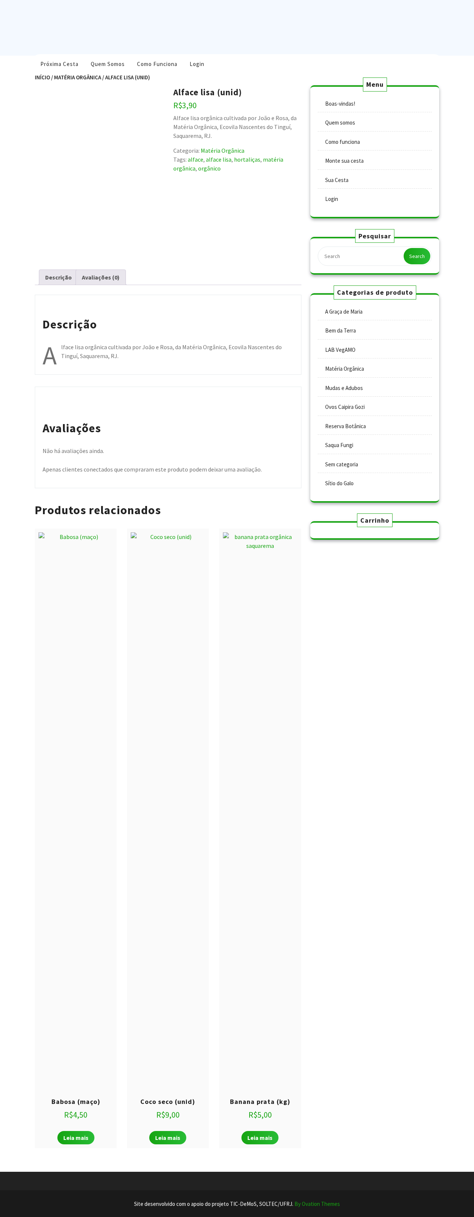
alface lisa (218, 159)
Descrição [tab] (58, 277)
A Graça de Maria (344, 311)
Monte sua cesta (344, 160)
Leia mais (76, 1137)
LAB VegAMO (340, 349)
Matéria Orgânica (77, 77)
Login (197, 63)
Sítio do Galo (339, 483)
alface (195, 159)
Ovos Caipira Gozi (345, 406)
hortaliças (247, 159)
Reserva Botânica (345, 426)
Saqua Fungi (339, 445)
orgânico (209, 168)
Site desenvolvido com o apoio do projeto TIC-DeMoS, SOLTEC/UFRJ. (237, 1203)
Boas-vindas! (340, 103)
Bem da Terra (340, 330)
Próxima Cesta (59, 63)
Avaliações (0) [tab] (101, 277)
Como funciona (157, 63)
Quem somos (108, 63)
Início (42, 77)
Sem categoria (341, 464)
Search (417, 256)
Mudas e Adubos (344, 387)
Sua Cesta (336, 179)
